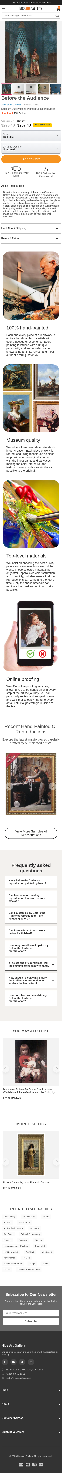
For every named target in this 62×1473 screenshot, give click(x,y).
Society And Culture (12, 1263)
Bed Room (8, 1234)
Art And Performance (13, 1228)
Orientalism (47, 1252)
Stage (32, 1263)
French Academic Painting (15, 1246)
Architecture (24, 1222)
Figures (38, 1240)
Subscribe (31, 1321)
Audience (34, 1228)
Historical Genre (10, 1252)
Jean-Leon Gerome (11, 104)
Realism (26, 1258)
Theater (6, 1269)
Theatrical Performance (29, 1269)
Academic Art (29, 1216)
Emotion (7, 1240)
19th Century (9, 1216)
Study (45, 1263)
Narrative (30, 1252)
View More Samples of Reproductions (31, 833)
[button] (9, 786)
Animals (7, 1222)
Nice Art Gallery (31, 8)
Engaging (23, 1240)
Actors (46, 1216)
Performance (9, 1258)
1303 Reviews (20, 113)
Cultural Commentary (30, 1234)
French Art (40, 1246)
